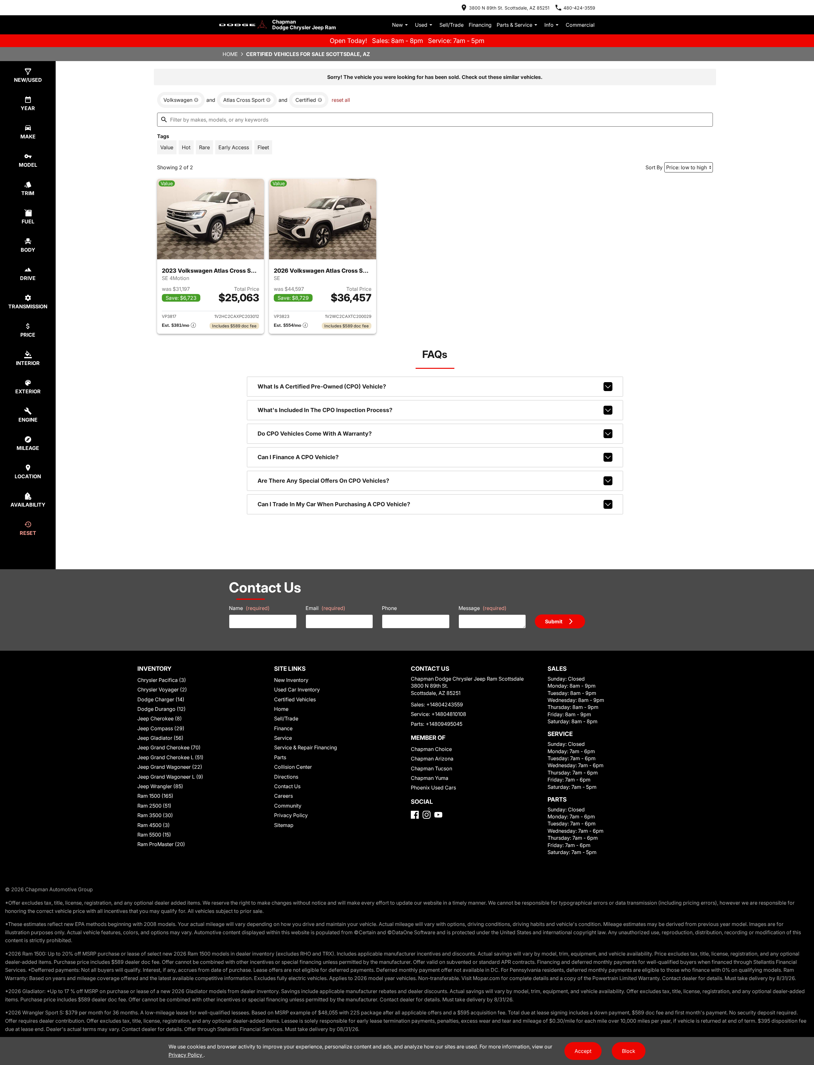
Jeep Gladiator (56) (160, 738)
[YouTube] (438, 814)
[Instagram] (426, 814)
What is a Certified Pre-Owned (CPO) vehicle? (322, 386)
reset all (341, 100)
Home (230, 54)
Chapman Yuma (429, 778)
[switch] (166, 147)
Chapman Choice (431, 749)
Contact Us (287, 786)
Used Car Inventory (297, 689)
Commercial (580, 25)
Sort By (654, 167)
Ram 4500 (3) (153, 825)
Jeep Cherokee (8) (159, 718)
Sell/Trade (451, 25)
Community (287, 805)
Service (283, 738)
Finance (283, 728)
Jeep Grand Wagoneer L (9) (170, 777)
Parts (280, 757)
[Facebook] (415, 814)
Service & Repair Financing (305, 747)
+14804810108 (448, 714)
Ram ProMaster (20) (161, 844)
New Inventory (291, 680)
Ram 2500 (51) (154, 805)
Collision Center (293, 767)
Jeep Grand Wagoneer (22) (169, 767)
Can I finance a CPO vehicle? (298, 457)
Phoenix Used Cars (433, 787)
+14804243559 (444, 704)
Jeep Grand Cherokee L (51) (170, 757)
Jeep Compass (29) (160, 728)
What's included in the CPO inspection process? (325, 410)
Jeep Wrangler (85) (160, 786)
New (397, 25)
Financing (480, 25)
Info (549, 25)
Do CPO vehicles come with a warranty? (315, 433)
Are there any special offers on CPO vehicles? (323, 480)
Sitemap (283, 825)
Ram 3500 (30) (155, 815)
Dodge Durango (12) (161, 709)
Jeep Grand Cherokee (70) (169, 747)
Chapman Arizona (432, 758)
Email (325, 608)
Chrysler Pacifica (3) (161, 680)
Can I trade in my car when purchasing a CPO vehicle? (334, 504)
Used (421, 25)
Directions (286, 777)
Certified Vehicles (295, 699)
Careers (283, 796)
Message (483, 608)
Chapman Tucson (431, 768)
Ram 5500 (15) (154, 834)
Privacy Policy (291, 815)
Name (249, 608)
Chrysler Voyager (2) (162, 689)
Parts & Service (514, 25)
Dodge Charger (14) (160, 699)
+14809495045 (444, 724)
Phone (389, 608)
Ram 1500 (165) (155, 796)
